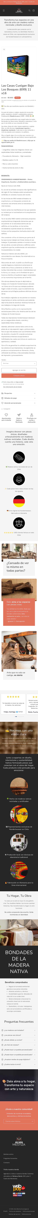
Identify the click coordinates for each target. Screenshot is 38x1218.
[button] (4, 10)
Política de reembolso (15, 1211)
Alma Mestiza (17, 1209)
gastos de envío (18, 100)
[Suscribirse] (32, 1121)
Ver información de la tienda (12, 387)
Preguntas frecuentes (10, 1158)
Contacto (7, 1163)
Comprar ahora (19, 376)
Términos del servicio (14, 1214)
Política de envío (26, 1214)
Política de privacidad (29, 1211)
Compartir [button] (7, 409)
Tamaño (3, 360)
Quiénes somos (8, 1154)
